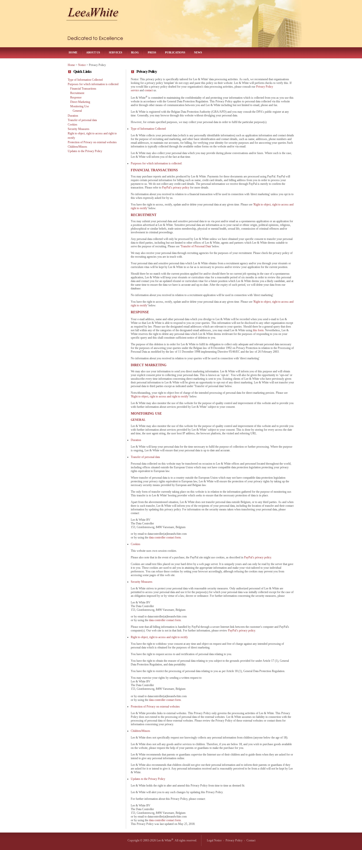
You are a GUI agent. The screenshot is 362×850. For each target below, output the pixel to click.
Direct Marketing (80, 102)
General (77, 110)
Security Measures (78, 129)
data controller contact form (165, 537)
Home (73, 52)
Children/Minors (77, 146)
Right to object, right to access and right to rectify (159, 396)
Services (115, 52)
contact (149, 90)
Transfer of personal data (82, 120)
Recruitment (77, 93)
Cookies (72, 124)
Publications (175, 52)
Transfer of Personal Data (196, 246)
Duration (73, 115)
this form (258, 330)
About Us (93, 52)
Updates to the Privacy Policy (85, 151)
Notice (82, 65)
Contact (251, 840)
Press (152, 52)
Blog (135, 52)
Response (76, 97)
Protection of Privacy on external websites (92, 142)
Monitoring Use (79, 106)
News (198, 52)
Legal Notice (214, 840)
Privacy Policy (234, 840)
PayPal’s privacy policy (175, 187)
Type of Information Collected (85, 79)
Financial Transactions (83, 88)
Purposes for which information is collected (93, 84)
